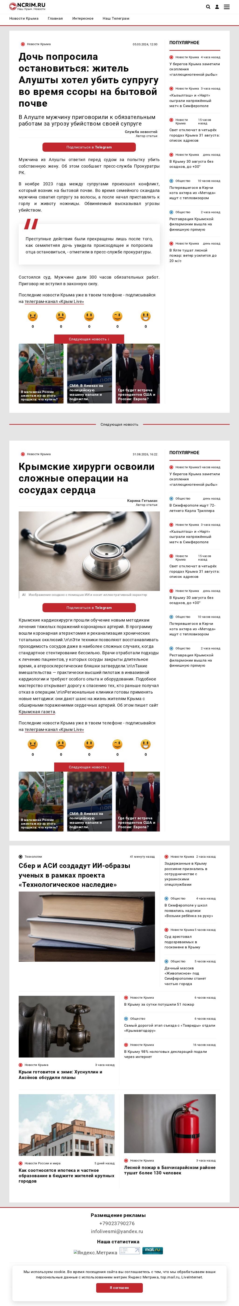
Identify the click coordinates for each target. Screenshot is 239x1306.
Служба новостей (141, 132)
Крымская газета (37, 711)
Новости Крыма (39, 44)
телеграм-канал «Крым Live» (54, 301)
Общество (183, 181)
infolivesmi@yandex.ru (117, 1231)
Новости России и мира (42, 1163)
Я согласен (119, 1288)
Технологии (33, 856)
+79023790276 (117, 1223)
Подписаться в (89, 147)
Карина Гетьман (142, 500)
